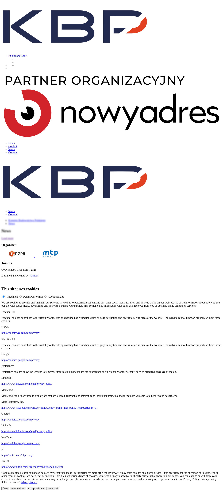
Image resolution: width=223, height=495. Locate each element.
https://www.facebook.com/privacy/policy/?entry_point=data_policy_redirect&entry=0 (48, 407)
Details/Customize (33, 296)
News (11, 143)
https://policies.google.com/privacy (20, 332)
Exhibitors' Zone (17, 55)
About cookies (56, 296)
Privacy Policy (29, 482)
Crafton (34, 275)
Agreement (12, 296)
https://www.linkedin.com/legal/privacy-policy (26, 383)
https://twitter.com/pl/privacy (17, 455)
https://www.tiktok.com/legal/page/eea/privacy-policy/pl (32, 466)
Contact (12, 146)
